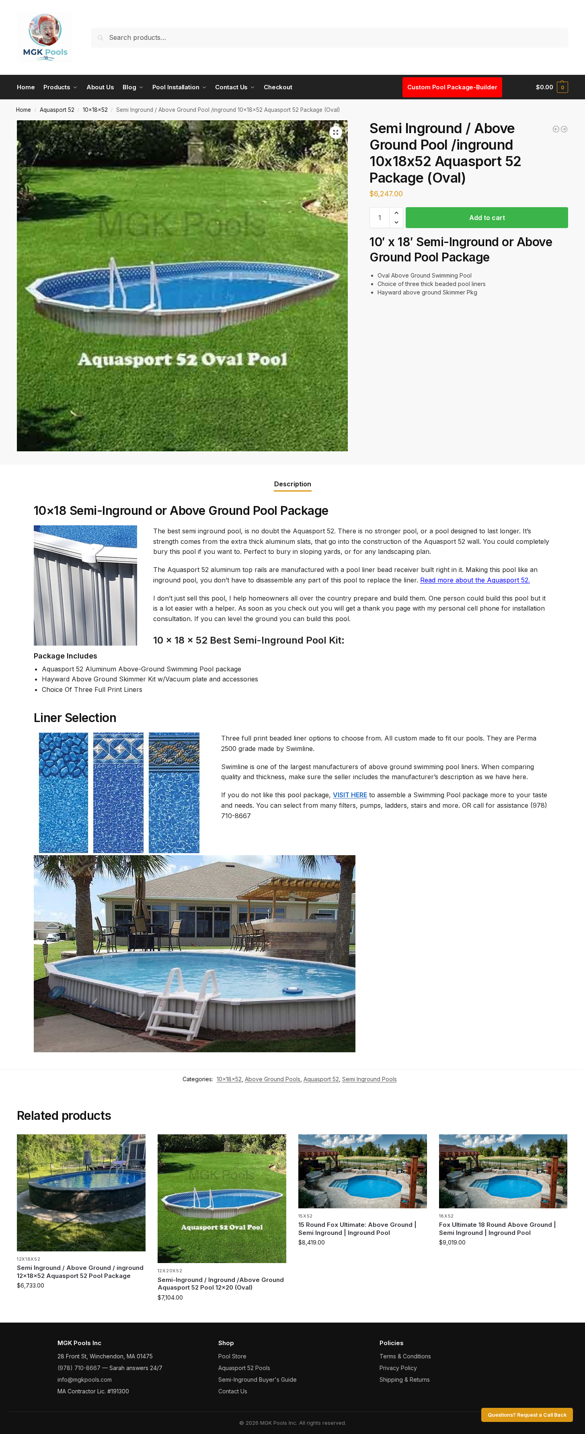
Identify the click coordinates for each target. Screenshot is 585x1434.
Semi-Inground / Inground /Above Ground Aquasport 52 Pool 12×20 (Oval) (221, 1284)
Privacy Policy (398, 1367)
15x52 (305, 1216)
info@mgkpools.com (84, 1379)
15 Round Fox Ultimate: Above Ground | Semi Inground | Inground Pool (357, 1228)
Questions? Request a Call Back (527, 1415)
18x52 (446, 1216)
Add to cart (487, 218)
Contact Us (232, 1391)
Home (23, 110)
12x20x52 (170, 1271)
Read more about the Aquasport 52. (475, 580)
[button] (552, 87)
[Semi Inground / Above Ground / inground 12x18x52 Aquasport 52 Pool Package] (81, 1192)
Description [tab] (292, 484)
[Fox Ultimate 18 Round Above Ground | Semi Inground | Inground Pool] (503, 1171)
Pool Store (232, 1356)
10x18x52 (95, 110)
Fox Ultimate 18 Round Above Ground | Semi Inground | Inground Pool (497, 1228)
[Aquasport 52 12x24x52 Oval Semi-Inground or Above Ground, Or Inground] (556, 129)
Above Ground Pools (272, 1079)
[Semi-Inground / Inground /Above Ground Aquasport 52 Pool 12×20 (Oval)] (222, 1198)
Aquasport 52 (57, 110)
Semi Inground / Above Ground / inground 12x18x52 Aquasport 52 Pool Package (80, 1272)
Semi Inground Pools (369, 1079)
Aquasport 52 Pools (244, 1367)
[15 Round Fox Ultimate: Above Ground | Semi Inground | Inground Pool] (362, 1171)
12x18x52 (29, 1259)
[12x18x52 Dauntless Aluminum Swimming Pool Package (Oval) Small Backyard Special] (564, 129)
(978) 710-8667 (79, 1367)
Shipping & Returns (405, 1379)
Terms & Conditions (405, 1356)
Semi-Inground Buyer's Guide (257, 1379)
